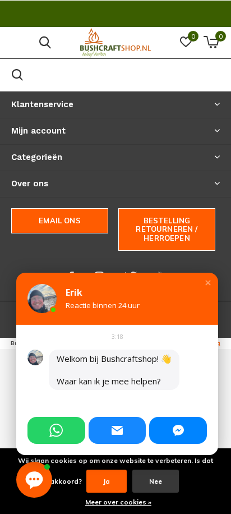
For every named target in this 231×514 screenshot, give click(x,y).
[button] (208, 282)
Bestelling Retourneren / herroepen (166, 229)
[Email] (117, 430)
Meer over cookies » (118, 502)
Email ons (60, 220)
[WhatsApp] (56, 430)
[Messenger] (178, 430)
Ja (106, 481)
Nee (155, 481)
